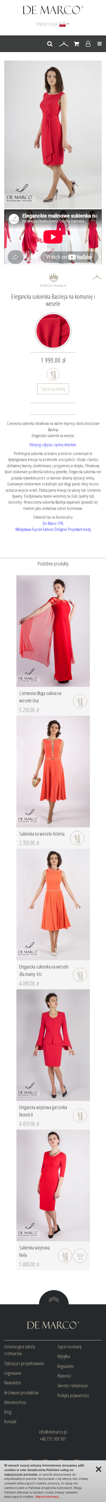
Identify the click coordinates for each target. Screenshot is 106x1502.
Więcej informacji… (48, 1496)
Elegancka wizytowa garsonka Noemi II (43, 1111)
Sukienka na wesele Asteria (41, 833)
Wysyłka (63, 1356)
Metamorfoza (15, 1402)
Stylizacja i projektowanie (24, 1363)
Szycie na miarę (53, 388)
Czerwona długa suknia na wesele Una (40, 697)
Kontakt (10, 1421)
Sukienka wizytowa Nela (34, 1251)
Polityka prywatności (73, 1395)
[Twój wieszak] (64, 44)
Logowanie (12, 1373)
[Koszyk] (76, 44)
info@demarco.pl (53, 1431)
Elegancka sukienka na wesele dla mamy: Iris (44, 970)
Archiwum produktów (21, 1392)
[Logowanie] (88, 44)
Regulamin (65, 1366)
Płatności (64, 1375)
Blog (7, 1412)
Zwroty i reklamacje (72, 1385)
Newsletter (12, 1382)
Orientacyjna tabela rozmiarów (19, 1350)
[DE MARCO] (53, 9)
